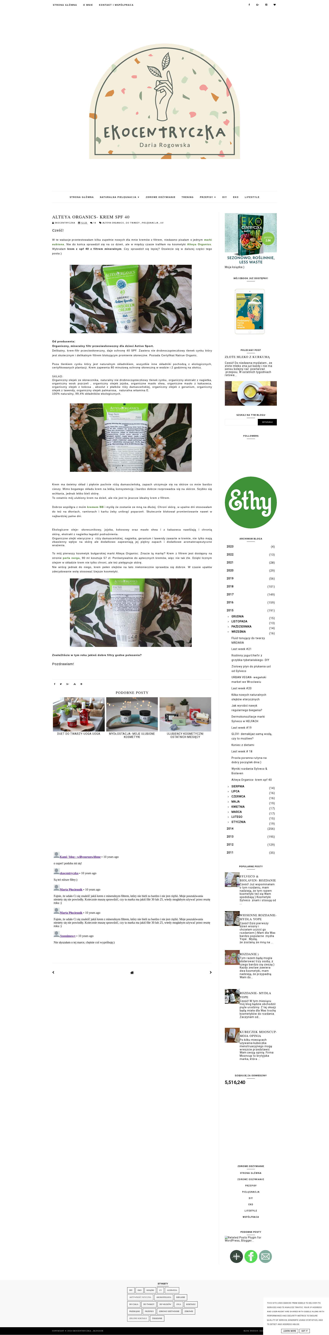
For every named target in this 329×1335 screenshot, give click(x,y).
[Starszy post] (211, 972)
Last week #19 (242, 727)
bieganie (180, 1297)
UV (162, 223)
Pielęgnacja (150, 223)
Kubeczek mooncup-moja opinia (258, 1034)
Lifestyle (252, 197)
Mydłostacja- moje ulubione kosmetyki (132, 735)
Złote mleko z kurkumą (247, 357)
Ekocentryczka (82, 1331)
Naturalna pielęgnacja (120, 197)
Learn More (289, 1331)
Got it (305, 1331)
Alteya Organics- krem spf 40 (252, 779)
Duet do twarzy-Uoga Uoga (78, 733)
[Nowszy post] (53, 972)
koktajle (191, 1304)
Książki (150, 1290)
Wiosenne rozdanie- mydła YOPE (258, 917)
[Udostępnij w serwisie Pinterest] (81, 684)
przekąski (134, 1311)
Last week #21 (242, 648)
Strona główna (251, 1173)
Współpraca (251, 1217)
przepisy (149, 1311)
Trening (188, 197)
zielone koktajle (138, 1318)
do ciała (133, 1304)
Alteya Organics (113, 223)
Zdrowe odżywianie (161, 197)
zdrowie (188, 1311)
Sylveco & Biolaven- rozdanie (258, 878)
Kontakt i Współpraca (116, 5)
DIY (224, 197)
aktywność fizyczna (140, 1297)
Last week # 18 (242, 751)
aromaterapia (163, 1297)
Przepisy (208, 197)
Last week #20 (242, 688)
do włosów (165, 1304)
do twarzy (133, 223)
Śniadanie (157, 1318)
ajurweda (172, 1290)
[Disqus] (132, 795)
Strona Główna (65, 5)
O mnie (88, 5)
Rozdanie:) (249, 954)
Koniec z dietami (243, 744)
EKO (236, 197)
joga (178, 1304)
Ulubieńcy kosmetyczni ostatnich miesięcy (185, 735)
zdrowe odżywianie (169, 1311)
